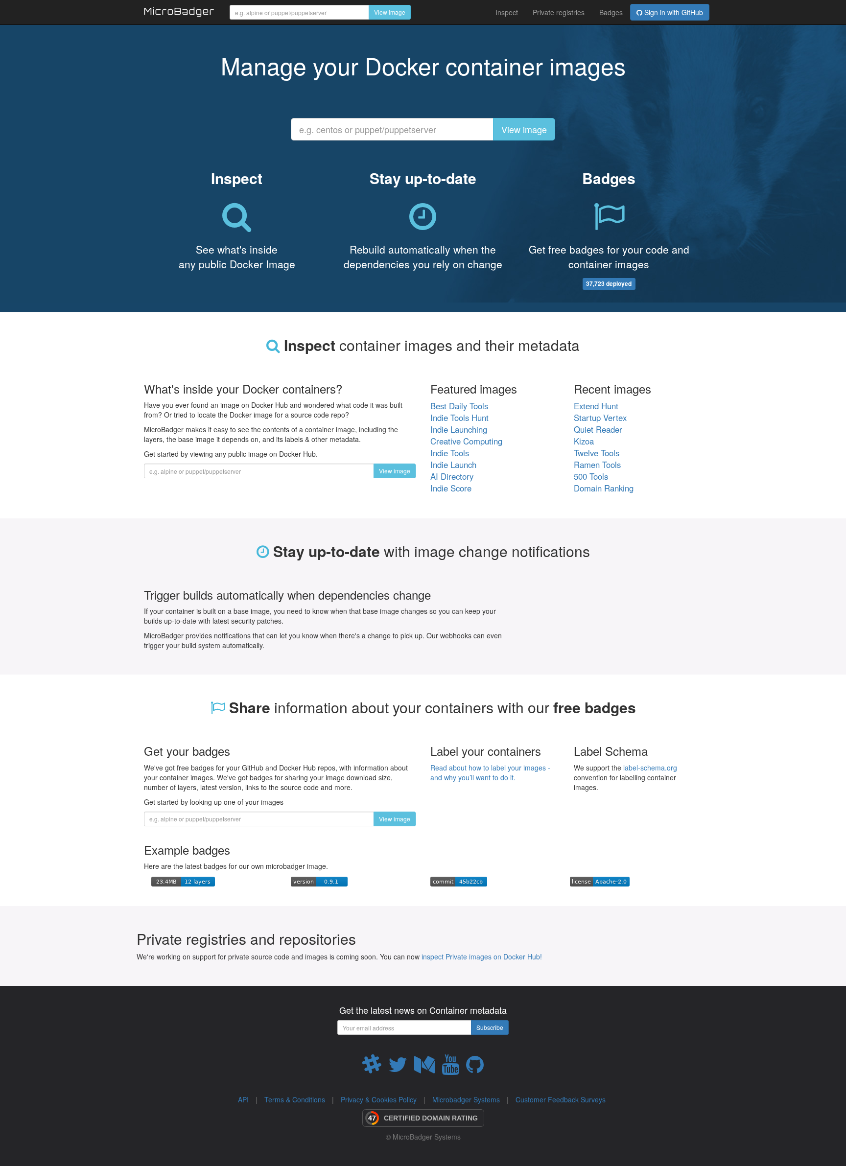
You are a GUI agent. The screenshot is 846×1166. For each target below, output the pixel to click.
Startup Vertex (600, 417)
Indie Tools (449, 453)
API (243, 1099)
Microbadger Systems (466, 1099)
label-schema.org (650, 767)
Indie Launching (458, 429)
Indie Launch (453, 464)
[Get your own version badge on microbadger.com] (319, 881)
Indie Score (450, 488)
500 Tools (591, 476)
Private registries (559, 12)
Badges (611, 12)
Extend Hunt (596, 406)
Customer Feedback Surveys (561, 1099)
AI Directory (451, 476)
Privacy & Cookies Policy (379, 1099)
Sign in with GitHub (672, 12)
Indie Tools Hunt (459, 417)
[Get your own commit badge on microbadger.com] (458, 881)
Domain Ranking (604, 488)
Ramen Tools (597, 464)
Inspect (506, 12)
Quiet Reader (598, 429)
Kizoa (584, 441)
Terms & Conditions (294, 1099)
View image (389, 12)
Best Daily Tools (459, 406)
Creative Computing (466, 441)
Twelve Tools (596, 453)
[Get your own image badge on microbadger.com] (183, 881)
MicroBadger (179, 12)
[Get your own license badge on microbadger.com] (600, 881)
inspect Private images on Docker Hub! (482, 956)
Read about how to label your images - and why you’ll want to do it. (490, 772)
